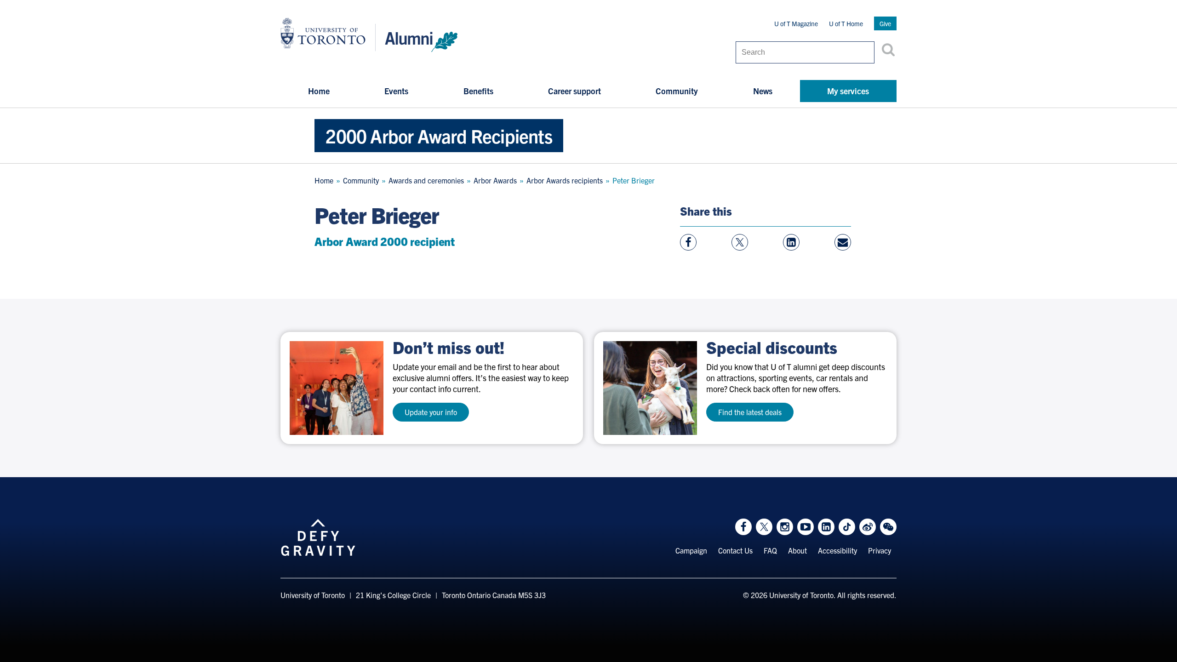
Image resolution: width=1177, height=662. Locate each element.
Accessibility (837, 550)
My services (848, 91)
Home (319, 91)
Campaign (691, 550)
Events (396, 91)
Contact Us (735, 550)
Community (677, 91)
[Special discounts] (650, 388)
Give (885, 23)
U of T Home (846, 23)
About (797, 550)
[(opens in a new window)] (336, 388)
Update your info (431, 412)
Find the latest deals (750, 412)
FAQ (770, 550)
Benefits (478, 91)
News (762, 91)
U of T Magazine (796, 23)
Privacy (879, 550)
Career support (574, 91)
